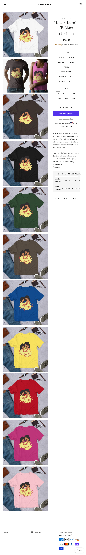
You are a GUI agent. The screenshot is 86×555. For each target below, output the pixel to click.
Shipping (58, 45)
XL (74, 93)
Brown (61, 62)
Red (72, 77)
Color (67, 53)
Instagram (37, 532)
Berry (62, 81)
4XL (73, 98)
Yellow (62, 77)
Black (71, 57)
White (62, 57)
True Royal (66, 72)
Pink (71, 81)
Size (66, 89)
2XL (59, 98)
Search (5, 532)
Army (66, 67)
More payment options (66, 119)
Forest (72, 62)
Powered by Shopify (65, 535)
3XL (66, 98)
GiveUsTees (43, 4)
